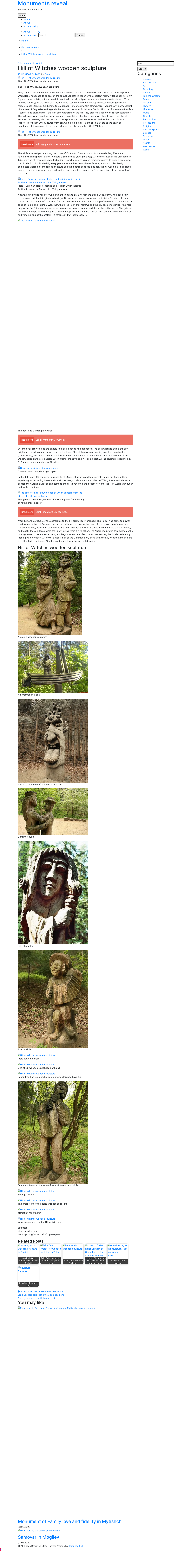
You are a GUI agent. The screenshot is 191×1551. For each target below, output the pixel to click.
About (26, 22)
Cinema (147, 92)
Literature (148, 109)
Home (26, 19)
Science (147, 132)
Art (144, 85)
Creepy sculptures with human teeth (37, 1298)
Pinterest (48, 1291)
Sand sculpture (151, 129)
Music (146, 112)
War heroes (149, 146)
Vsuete (146, 142)
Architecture (149, 82)
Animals (147, 79)
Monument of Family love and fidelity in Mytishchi (70, 1521)
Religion (147, 126)
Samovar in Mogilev (38, 1537)
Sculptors (148, 136)
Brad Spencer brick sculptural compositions (41, 1294)
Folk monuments (26, 63)
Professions (149, 122)
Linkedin (59, 1291)
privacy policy (30, 26)
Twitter (36, 1291)
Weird (39, 63)
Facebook (24, 1291)
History (147, 106)
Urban (146, 139)
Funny (146, 99)
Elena (47, 74)
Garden (147, 102)
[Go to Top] (0, 1549)
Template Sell (76, 1546)
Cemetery (148, 89)
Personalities (149, 119)
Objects (147, 116)
